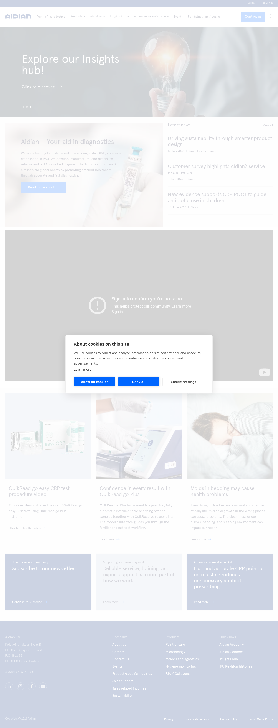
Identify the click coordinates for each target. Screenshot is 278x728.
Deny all (139, 382)
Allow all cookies (94, 382)
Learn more (82, 369)
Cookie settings (183, 382)
